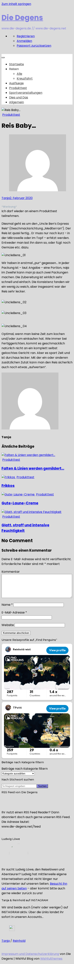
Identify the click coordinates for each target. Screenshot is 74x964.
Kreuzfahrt (25, 78)
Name (7, 604)
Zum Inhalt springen (16, 4)
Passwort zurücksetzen (34, 45)
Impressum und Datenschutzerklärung (30, 954)
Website (8, 625)
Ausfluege (16, 83)
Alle (19, 74)
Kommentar (11, 571)
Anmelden (24, 41)
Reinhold (19, 941)
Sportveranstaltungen (25, 93)
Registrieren (26, 36)
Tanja (6, 198)
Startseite (16, 64)
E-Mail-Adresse (14, 612)
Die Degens (22, 18)
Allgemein (16, 102)
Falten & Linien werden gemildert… (33, 468)
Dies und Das (18, 97)
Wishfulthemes (51, 958)
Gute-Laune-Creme (20, 503)
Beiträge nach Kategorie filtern (25, 768)
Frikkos (8, 485)
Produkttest (18, 88)
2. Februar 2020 (21, 198)
